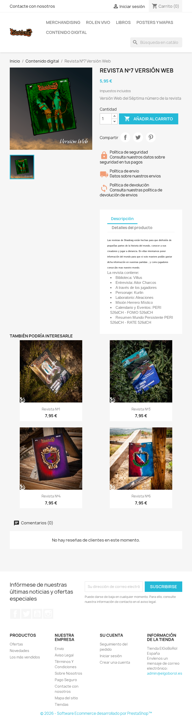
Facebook (15, 614)
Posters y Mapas (154, 22)
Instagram (48, 614)
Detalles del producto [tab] (132, 227)
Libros (123, 22)
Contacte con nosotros (32, 6)
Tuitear (138, 137)
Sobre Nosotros (68, 673)
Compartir (125, 137)
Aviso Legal (64, 655)
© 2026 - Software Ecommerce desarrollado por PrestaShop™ (96, 713)
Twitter (26, 614)
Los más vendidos (25, 657)
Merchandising (63, 22)
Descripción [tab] (122, 218)
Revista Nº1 (51, 409)
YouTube (37, 614)
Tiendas (61, 704)
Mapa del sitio (66, 698)
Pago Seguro (66, 679)
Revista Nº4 (51, 496)
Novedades (19, 650)
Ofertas (16, 644)
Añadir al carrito (148, 119)
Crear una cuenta (115, 662)
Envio (59, 648)
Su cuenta (111, 635)
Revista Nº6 (141, 496)
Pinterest (151, 137)
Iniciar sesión (111, 655)
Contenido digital (66, 32)
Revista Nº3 (141, 409)
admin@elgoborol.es (164, 673)
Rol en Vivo (98, 22)
